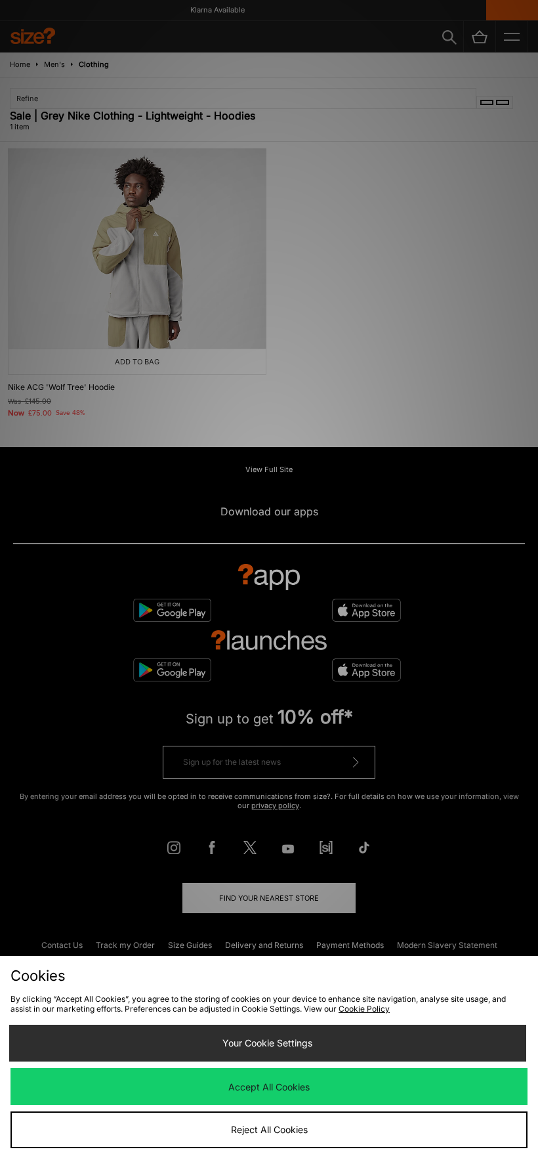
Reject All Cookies (269, 1129)
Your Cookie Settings (267, 1042)
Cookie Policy (364, 1009)
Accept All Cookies (269, 1086)
